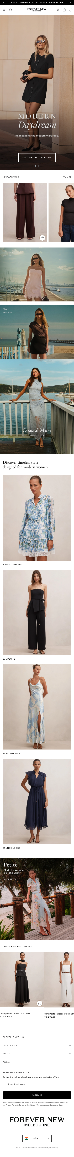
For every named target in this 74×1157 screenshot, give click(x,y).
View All (67, 177)
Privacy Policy (11, 1105)
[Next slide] (70, 92)
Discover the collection (37, 157)
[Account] (58, 10)
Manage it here (56, 2)
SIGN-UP (37, 1095)
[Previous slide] (4, 92)
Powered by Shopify (48, 1147)
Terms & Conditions (27, 1105)
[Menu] (4, 10)
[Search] (11, 10)
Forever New (30, 1147)
